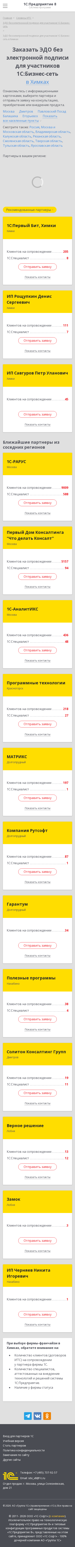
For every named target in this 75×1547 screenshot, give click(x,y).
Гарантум (17, 904)
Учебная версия (13, 1441)
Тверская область (48, 141)
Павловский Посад (52, 111)
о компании (57, 1516)
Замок (13, 1199)
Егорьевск (30, 116)
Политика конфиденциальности (24, 1450)
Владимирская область (52, 132)
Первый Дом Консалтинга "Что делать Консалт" (35, 535)
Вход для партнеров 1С (18, 1436)
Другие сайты (12, 1459)
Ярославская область (47, 145)
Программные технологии (36, 682)
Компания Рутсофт (27, 830)
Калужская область (17, 136)
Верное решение (25, 1125)
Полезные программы (31, 978)
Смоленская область (18, 141)
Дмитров (26, 111)
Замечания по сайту (16, 1455)
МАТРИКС (17, 756)
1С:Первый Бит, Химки (31, 225)
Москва (8, 111)
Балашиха (10, 116)
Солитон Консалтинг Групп (36, 1051)
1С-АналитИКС (22, 609)
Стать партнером (14, 1445)
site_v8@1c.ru (36, 1478)
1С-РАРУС (16, 461)
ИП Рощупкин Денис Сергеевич (29, 299)
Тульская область (16, 145)
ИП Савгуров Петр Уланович (37, 373)
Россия (34, 127)
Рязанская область (47, 136)
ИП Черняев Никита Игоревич (28, 1273)
